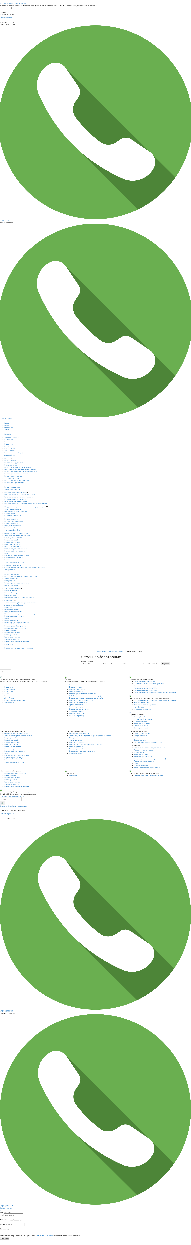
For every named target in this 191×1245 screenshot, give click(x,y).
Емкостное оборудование (13, 463)
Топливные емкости (11, 485)
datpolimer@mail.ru (7, 814)
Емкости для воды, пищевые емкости (18, 480)
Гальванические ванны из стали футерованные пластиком (25, 503)
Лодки (6, 618)
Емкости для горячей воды (14, 482)
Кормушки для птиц (11, 609)
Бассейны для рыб (11, 540)
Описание (5, 672)
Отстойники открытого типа (14, 562)
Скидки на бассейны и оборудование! (13, 806)
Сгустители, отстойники (12, 515)
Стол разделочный (11, 581)
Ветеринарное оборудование (15, 626)
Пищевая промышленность (14, 565)
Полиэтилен (8, 439)
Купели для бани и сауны (13, 521)
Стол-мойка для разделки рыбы (16, 549)
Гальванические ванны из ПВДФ (16, 499)
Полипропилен (9, 442)
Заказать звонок (5, 1208)
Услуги (6, 429)
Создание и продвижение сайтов (12, 796)
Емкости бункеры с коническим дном (17, 467)
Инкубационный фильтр (13, 538)
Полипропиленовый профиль (15, 453)
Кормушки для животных (13, 611)
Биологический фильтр (12, 544)
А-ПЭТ (6, 446)
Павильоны (8, 644)
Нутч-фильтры (9, 513)
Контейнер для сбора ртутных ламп (17, 622)
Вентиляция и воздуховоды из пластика (18, 648)
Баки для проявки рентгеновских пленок (19, 597)
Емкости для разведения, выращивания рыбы (21, 471)
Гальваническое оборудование (15, 492)
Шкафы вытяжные (11, 590)
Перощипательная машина (14, 616)
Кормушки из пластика (12, 525)
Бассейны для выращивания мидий (17, 555)
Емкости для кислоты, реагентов (16, 474)
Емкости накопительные (13, 476)
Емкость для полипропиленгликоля (17, 583)
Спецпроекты (9, 600)
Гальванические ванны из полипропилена (19, 495)
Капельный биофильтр (12, 546)
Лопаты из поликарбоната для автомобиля (20, 603)
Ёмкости (7, 458)
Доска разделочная (11, 578)
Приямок (7, 560)
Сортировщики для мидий (13, 557)
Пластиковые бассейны (12, 528)
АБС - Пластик (9, 450)
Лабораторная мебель (12, 588)
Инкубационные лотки (12, 542)
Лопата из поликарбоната (13, 605)
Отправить (165, 664)
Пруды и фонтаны (11, 523)
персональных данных (25, 792)
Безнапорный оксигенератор (14, 551)
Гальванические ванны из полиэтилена (18, 497)
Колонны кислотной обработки (15, 511)
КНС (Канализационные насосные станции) (20, 469)
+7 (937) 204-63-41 (7, 1206)
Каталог (7, 423)
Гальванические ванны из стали (16, 501)
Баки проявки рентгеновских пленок (17, 641)
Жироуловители (10, 569)
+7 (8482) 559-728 (6, 1011)
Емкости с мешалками (12, 487)
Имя (1, 1215)
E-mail (2, 1224)
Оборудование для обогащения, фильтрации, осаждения (25, 507)
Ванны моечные (10, 595)
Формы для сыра (10, 572)
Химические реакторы (12, 489)
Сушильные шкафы (11, 639)
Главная (7, 425)
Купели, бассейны (11, 519)
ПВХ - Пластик (9, 448)
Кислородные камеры (12, 637)
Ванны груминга (10, 630)
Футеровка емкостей (11, 478)
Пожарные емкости (11, 465)
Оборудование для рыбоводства (16, 533)
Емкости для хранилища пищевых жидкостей (20, 576)
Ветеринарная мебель (12, 632)
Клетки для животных (12, 635)
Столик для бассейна (12, 530)
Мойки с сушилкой (11, 585)
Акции (6, 432)
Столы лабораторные (12, 593)
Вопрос (3, 1229)
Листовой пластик (10, 437)
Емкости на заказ (10, 460)
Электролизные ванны (12, 509)
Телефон (3, 1220)
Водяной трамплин (11, 620)
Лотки (6, 553)
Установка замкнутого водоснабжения (18, 535)
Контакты (7, 434)
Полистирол (8, 444)
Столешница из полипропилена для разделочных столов (25, 567)
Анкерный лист (9, 455)
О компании (8, 427)
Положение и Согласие (44, 1235)
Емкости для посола (11, 574)
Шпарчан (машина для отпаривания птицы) (20, 614)
